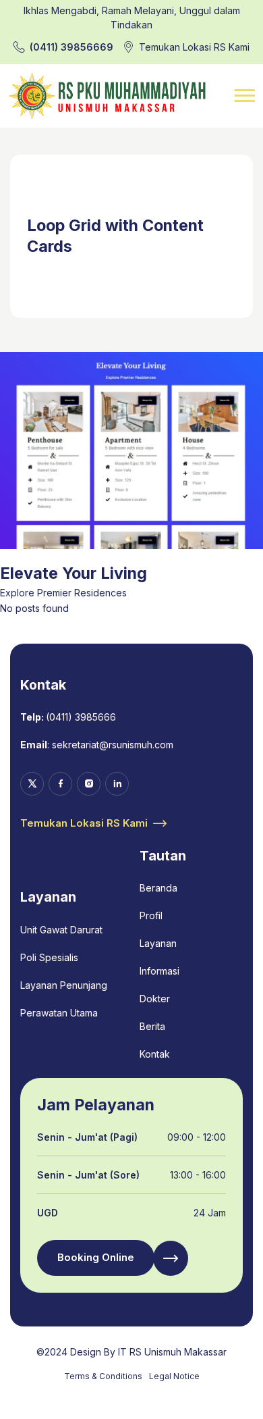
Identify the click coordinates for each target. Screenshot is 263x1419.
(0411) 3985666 (81, 717)
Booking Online (95, 1257)
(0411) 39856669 (71, 47)
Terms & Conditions (103, 1376)
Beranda (158, 888)
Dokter (155, 998)
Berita (152, 1026)
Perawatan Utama (59, 1012)
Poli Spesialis (49, 957)
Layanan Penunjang (63, 985)
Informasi (159, 971)
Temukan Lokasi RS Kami (194, 47)
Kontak (155, 1054)
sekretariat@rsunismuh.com (112, 744)
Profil (151, 915)
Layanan (158, 943)
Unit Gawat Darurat (61, 929)
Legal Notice (174, 1376)
